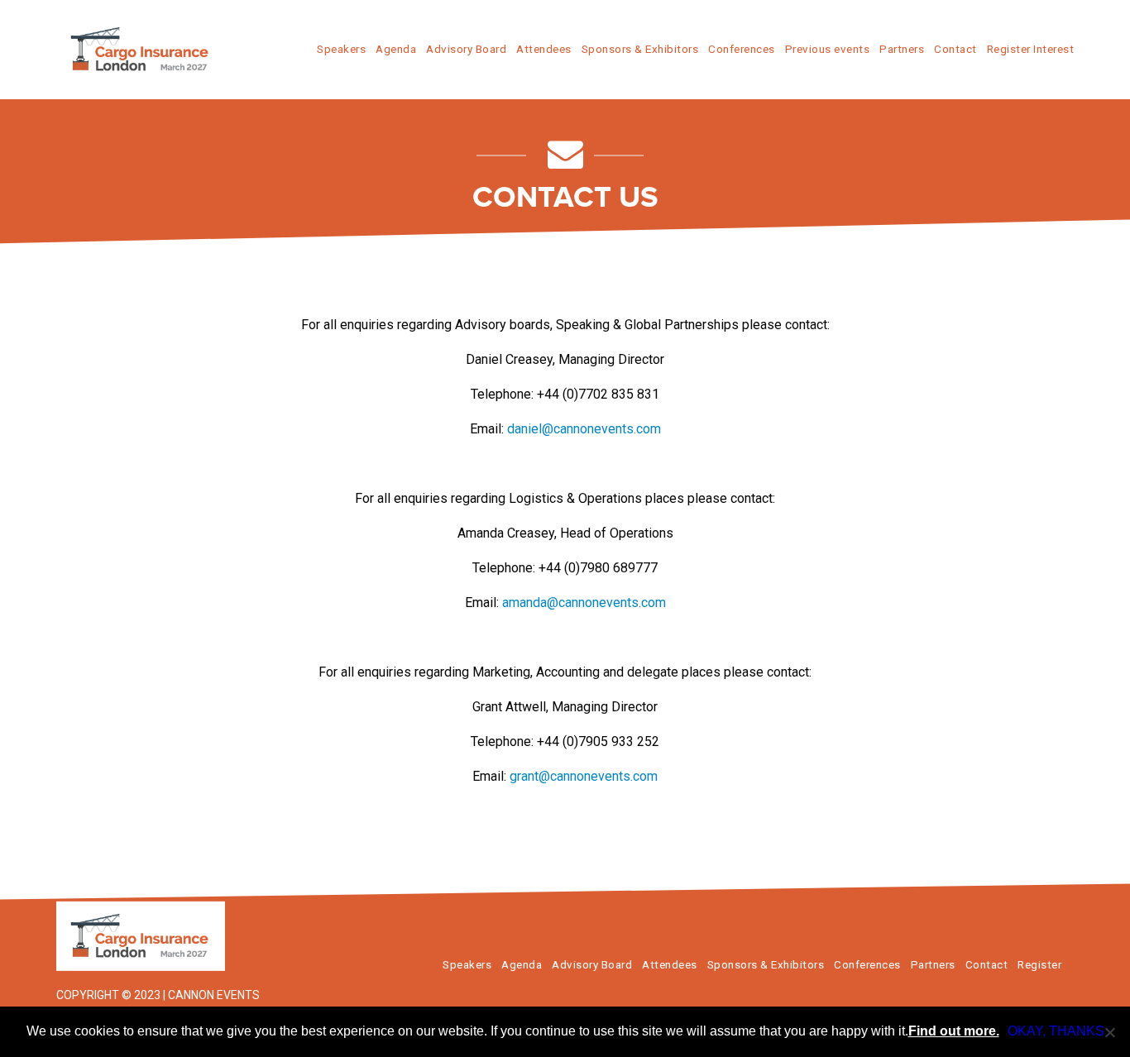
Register (1039, 964)
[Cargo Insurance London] (155, 936)
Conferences (741, 48)
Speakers (341, 48)
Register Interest (1031, 48)
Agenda (396, 48)
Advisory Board (466, 48)
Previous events (827, 48)
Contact (955, 48)
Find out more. (953, 1031)
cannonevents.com (607, 429)
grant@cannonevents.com (584, 776)
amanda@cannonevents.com (584, 602)
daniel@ (530, 429)
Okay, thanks (1056, 1031)
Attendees (544, 48)
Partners (901, 48)
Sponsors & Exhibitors (640, 48)
